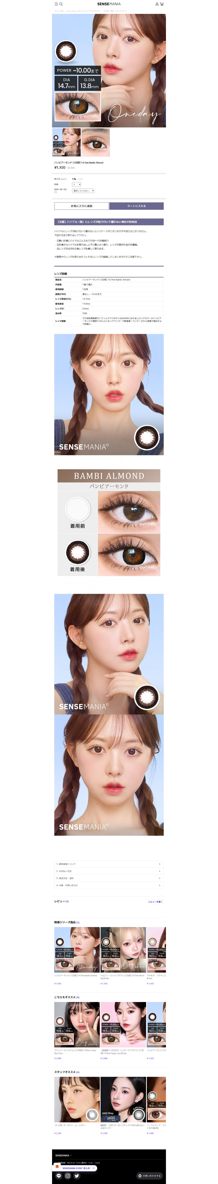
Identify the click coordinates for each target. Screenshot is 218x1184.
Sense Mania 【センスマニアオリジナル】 (83, 11)
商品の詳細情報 (77, 956)
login (157, 4)
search (61, 4)
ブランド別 (58, 11)
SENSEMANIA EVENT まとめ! (76, 1168)
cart (162, 4)
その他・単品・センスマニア (114, 11)
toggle (56, 4)
